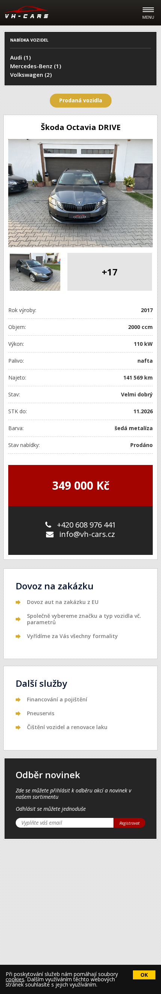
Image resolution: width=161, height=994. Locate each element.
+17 (110, 272)
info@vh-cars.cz (87, 534)
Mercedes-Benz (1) (35, 66)
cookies (15, 979)
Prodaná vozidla (80, 100)
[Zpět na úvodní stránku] (26, 12)
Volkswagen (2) (31, 74)
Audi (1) (20, 57)
